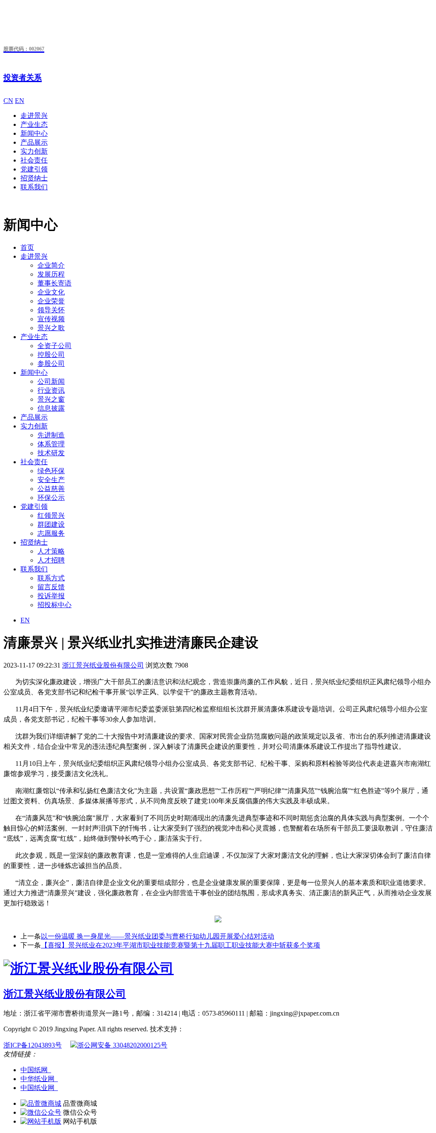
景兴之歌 (51, 327)
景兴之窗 (51, 399)
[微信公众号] (40, 1112)
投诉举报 (51, 595)
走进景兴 (34, 115)
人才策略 (51, 551)
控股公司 (51, 354)
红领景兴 (51, 515)
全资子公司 (54, 345)
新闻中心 (34, 133)
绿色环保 (51, 470)
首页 (27, 247)
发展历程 (51, 274)
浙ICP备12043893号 (32, 1045)
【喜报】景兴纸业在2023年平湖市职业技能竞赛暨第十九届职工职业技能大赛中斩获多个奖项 (180, 945)
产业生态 (34, 124)
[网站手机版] (40, 1121)
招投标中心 (54, 604)
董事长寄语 (54, 283)
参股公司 (51, 363)
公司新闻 (51, 381)
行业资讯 (51, 390)
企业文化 (51, 292)
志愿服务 (51, 533)
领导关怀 (51, 310)
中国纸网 (35, 1069)
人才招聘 (51, 560)
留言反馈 (51, 587)
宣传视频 (51, 318)
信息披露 (51, 408)
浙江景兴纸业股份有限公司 (103, 665)
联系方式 (51, 578)
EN (19, 100)
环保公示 (51, 497)
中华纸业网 (39, 1078)
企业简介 (51, 265)
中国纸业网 (39, 1087)
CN (8, 100)
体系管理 (51, 444)
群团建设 (51, 524)
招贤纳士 (34, 178)
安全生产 (51, 479)
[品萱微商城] (40, 1103)
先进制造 (51, 435)
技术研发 (51, 453)
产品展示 (34, 142)
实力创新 (34, 151)
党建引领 (34, 169)
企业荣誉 (51, 301)
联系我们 (34, 187)
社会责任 (34, 160)
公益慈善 (51, 488)
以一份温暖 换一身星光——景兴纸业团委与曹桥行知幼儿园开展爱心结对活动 (157, 936)
